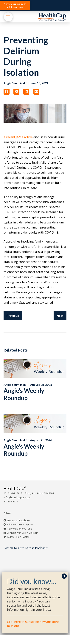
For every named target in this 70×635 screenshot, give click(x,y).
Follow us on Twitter (18, 537)
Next (60, 315)
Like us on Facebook (18, 520)
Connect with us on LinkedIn (22, 532)
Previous (13, 315)
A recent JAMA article (18, 137)
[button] (15, 5)
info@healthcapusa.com (17, 497)
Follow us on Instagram (20, 524)
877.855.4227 (11, 501)
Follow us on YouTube (19, 528)
